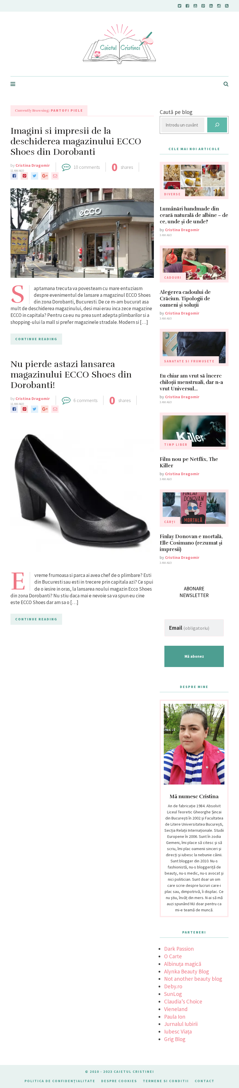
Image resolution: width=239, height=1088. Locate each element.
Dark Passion (179, 948)
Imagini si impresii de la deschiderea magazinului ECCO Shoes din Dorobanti (75, 141)
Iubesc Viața (178, 1031)
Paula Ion (174, 1016)
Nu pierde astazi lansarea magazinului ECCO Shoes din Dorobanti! (71, 375)
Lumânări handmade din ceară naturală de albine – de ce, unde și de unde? (194, 215)
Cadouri (173, 277)
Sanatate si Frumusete (189, 361)
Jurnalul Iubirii (181, 1023)
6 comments (85, 400)
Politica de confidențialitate (59, 1081)
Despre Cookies (119, 1081)
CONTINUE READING (36, 339)
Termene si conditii (166, 1081)
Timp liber (175, 445)
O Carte (173, 956)
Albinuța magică (182, 963)
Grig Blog (174, 1039)
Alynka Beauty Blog (186, 971)
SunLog (173, 993)
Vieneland (176, 1008)
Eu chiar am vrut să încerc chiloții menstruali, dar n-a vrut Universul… (191, 382)
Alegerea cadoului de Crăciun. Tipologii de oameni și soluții (185, 298)
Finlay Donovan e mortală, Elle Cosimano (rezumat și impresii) (191, 543)
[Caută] (217, 124)
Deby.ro (173, 986)
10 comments (86, 167)
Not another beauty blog (193, 978)
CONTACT (205, 1081)
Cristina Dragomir (32, 165)
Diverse (172, 194)
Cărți (170, 522)
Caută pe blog (176, 111)
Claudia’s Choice (183, 1001)
